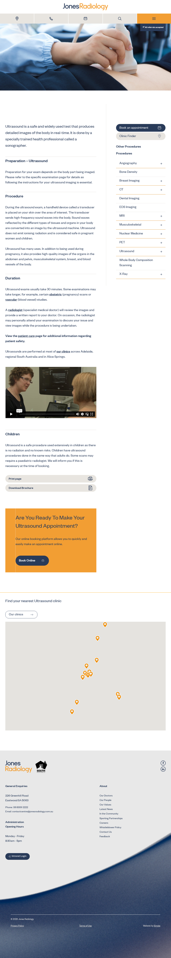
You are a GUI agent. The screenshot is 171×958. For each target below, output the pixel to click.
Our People (105, 800)
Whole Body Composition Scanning (136, 263)
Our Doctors (106, 796)
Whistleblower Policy (110, 827)
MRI (122, 216)
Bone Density (128, 172)
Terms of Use (85, 926)
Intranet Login (19, 856)
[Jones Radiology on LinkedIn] (163, 769)
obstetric (55, 295)
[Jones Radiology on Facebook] (163, 763)
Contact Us (106, 832)
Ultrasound (126, 251)
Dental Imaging (129, 198)
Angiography (128, 163)
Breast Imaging (129, 181)
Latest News (106, 809)
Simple (157, 926)
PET (122, 242)
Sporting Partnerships (111, 818)
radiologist (15, 310)
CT (121, 190)
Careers (104, 823)
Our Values (105, 805)
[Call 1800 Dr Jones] (51, 19)
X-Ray (123, 274)
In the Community (109, 814)
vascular (11, 300)
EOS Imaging (127, 207)
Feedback (105, 837)
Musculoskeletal (130, 225)
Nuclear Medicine (131, 234)
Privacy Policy (17, 926)
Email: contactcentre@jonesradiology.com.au (29, 812)
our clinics (63, 352)
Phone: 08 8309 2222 (16, 807)
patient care (26, 336)
